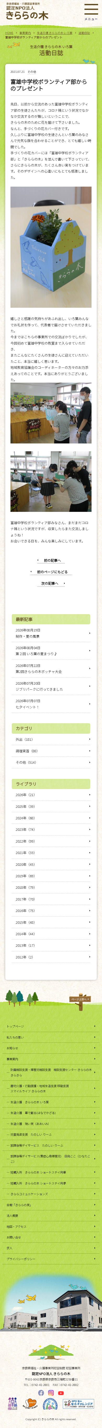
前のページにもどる (52, 571)
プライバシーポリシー (21, 1259)
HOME (9, 33)
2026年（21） (26, 794)
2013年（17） (26, 945)
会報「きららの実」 (19, 1205)
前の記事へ (52, 560)
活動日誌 (84, 33)
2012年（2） (25, 957)
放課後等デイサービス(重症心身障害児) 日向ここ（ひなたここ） (50, 1158)
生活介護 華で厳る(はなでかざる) (33, 1113)
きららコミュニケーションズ (29, 1194)
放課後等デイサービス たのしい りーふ (36, 1145)
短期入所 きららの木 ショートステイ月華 (38, 1172)
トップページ (15, 1026)
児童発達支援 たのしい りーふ (31, 1134)
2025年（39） (26, 806)
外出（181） (25, 739)
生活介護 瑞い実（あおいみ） (30, 1124)
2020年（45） (26, 864)
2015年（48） (26, 922)
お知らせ (12, 1048)
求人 (9, 1248)
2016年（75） (26, 910)
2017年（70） (26, 899)
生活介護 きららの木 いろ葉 (54, 33)
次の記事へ (49, 583)
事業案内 (25, 33)
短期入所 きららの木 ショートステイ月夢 (38, 1183)
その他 (31, 72)
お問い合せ (14, 1237)
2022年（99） (26, 841)
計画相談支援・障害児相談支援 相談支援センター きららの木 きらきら (51, 1072)
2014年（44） (26, 933)
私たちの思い (15, 1037)
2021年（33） (26, 852)
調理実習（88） (28, 750)
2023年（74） (26, 829)
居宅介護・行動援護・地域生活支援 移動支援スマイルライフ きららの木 (39, 1088)
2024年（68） (26, 817)
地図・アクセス (16, 1226)
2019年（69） (26, 875)
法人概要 (12, 1215)
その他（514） (27, 762)
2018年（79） (26, 887)
